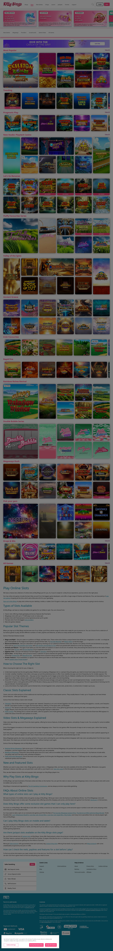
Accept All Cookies (51, 945)
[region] (30, 941)
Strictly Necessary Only (36, 945)
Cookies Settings (11, 945)
